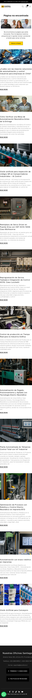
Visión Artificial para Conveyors (14, 610)
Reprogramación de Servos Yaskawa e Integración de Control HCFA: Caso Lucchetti (15, 280)
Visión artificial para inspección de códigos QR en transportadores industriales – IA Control (15, 174)
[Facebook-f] (10, 692)
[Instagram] (13, 692)
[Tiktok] (16, 692)
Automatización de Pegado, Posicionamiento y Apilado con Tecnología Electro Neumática (13, 392)
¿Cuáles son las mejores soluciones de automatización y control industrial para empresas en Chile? (16, 71)
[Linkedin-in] (19, 692)
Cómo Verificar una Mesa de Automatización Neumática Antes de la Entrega (14, 119)
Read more (4, 89)
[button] (3, 694)
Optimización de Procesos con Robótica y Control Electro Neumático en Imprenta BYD (13, 507)
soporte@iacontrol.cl (20, 665)
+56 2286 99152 (14, 661)
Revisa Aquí (24, 1)
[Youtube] (22, 692)
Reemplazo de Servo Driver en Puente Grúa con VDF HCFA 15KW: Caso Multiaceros (15, 227)
